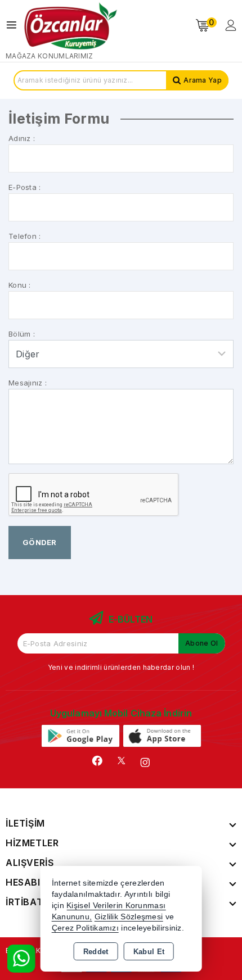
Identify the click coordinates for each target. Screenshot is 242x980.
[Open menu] (14, 25)
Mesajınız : (27, 382)
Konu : (19, 284)
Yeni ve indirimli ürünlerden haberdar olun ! (121, 667)
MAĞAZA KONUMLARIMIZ (49, 56)
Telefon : (24, 236)
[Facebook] (97, 761)
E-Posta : (24, 187)
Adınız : (21, 138)
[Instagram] (145, 762)
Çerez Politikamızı (85, 928)
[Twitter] (121, 760)
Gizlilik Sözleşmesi (129, 917)
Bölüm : (21, 333)
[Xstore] (71, 25)
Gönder (40, 542)
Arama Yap (202, 80)
